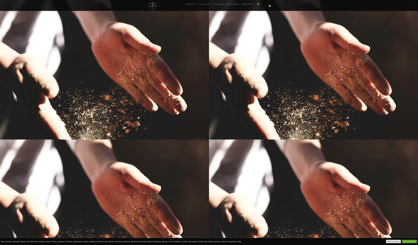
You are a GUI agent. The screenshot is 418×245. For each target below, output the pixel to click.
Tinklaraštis (218, 4)
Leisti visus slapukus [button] (409, 241)
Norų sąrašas (247, 4)
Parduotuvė (191, 4)
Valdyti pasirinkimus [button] (393, 241)
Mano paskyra (233, 4)
